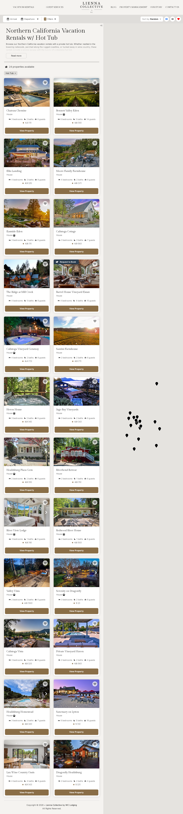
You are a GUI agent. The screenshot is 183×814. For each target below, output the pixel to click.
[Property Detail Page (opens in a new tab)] (27, 92)
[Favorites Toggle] (178, 19)
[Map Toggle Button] (166, 19)
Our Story (156, 7)
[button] (7, 92)
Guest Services (54, 7)
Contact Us (172, 7)
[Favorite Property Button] (45, 82)
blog (113, 7)
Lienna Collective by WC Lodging (61, 805)
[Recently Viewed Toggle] (172, 19)
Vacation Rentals (23, 7)
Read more (16, 55)
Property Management (133, 7)
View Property (27, 130)
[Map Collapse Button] (101, 25)
